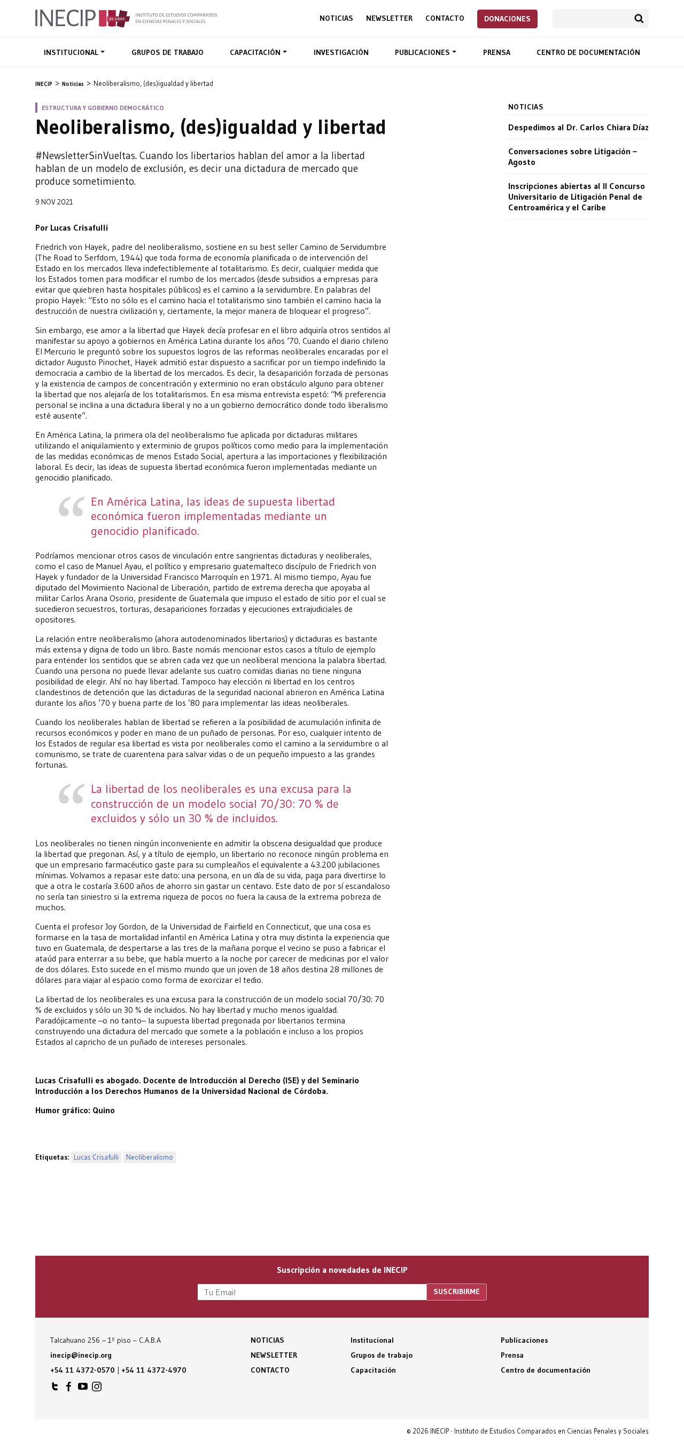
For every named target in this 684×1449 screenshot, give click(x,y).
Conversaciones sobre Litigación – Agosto (572, 156)
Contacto (444, 18)
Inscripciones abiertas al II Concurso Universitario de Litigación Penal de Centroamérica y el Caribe (576, 196)
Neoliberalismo (149, 1157)
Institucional (72, 52)
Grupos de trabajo (167, 52)
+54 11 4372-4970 (153, 1370)
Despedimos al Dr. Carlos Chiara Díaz (578, 127)
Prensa (496, 52)
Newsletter (389, 18)
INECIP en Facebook (69, 1389)
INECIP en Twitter (55, 1389)
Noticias (336, 18)
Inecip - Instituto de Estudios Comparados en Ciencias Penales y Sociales (126, 18)
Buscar (639, 18)
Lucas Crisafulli (96, 1157)
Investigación (341, 52)
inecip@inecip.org (81, 1355)
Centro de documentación (588, 52)
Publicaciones (423, 52)
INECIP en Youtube (83, 1389)
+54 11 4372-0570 (82, 1370)
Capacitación (256, 52)
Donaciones (507, 18)
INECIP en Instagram (97, 1389)
